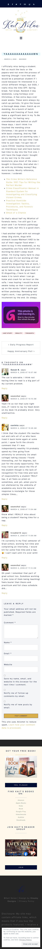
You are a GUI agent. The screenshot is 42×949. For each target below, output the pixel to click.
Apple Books (21, 803)
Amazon (21, 800)
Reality (19, 333)
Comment (10, 622)
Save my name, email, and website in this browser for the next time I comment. (20, 681)
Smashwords (21, 814)
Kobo (21, 806)
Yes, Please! (21, 785)
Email (8, 653)
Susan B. (15, 370)
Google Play (21, 811)
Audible (21, 817)
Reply (5, 388)
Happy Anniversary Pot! (20, 351)
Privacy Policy (26, 901)
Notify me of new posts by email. (18, 706)
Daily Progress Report (22, 344)
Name (8, 642)
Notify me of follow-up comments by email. (16, 694)
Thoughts (30, 333)
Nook (21, 809)
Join (21, 867)
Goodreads (21, 820)
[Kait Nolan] (21, 21)
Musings (22, 59)
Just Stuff (7, 333)
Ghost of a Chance (16, 213)
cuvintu (15, 425)
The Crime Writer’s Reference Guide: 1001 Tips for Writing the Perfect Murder (23, 182)
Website (8, 664)
